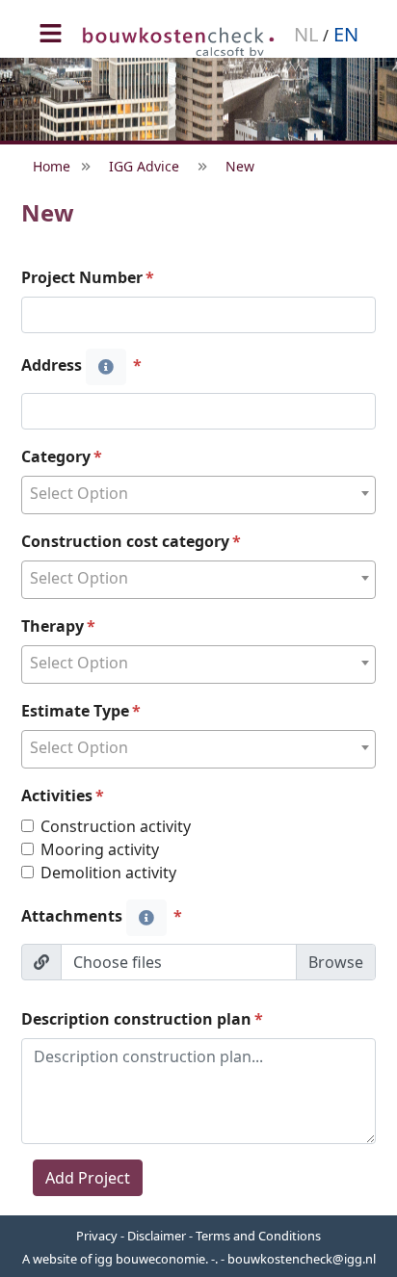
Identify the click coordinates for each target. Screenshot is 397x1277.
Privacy (97, 1235)
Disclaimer (156, 1235)
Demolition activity (108, 872)
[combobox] (198, 495)
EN (343, 34)
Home (51, 166)
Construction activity (115, 826)
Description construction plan (136, 1018)
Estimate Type (75, 710)
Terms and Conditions (258, 1235)
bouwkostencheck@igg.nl (301, 1258)
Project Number (82, 277)
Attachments (73, 915)
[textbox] (198, 493)
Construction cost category (125, 541)
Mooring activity (99, 849)
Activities (57, 795)
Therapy (52, 626)
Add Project (87, 1177)
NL (308, 34)
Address (53, 365)
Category (56, 456)
